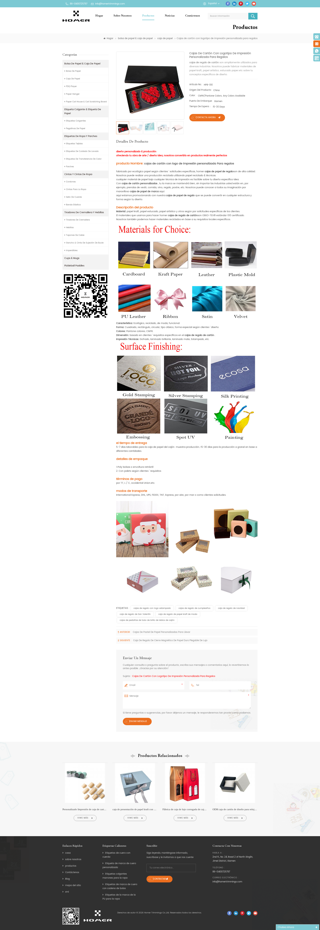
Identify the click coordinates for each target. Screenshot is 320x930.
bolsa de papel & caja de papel (135, 38)
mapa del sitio (73, 885)
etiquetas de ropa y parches (80, 136)
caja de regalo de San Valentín (135, 614)
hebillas (70, 227)
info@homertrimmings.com (110, 4)
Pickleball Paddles (74, 266)
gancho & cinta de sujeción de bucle (85, 242)
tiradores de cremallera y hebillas (84, 212)
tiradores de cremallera (78, 219)
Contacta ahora (206, 117)
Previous (55, 793)
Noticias (170, 15)
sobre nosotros (123, 15)
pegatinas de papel (75, 128)
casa (68, 853)
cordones (71, 181)
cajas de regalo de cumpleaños (194, 608)
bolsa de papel (73, 71)
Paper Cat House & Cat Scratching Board (86, 101)
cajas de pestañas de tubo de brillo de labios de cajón (147, 620)
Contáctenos (192, 15)
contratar (159, 879)
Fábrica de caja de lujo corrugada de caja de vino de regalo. (185, 809)
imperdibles (72, 250)
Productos (148, 15)
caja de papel (165, 38)
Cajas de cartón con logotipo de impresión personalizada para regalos (173, 676)
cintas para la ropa (76, 189)
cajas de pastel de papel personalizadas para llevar (161, 632)
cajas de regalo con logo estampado (152, 608)
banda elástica (73, 204)
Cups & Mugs (71, 258)
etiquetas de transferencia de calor (84, 159)
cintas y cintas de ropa (78, 174)
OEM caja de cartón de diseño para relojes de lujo (235, 809)
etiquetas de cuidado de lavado (82, 151)
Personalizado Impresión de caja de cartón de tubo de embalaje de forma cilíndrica (85, 809)
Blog (67, 879)
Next (265, 793)
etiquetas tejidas (74, 143)
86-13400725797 (78, 4)
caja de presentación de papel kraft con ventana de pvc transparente (135, 809)
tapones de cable (75, 235)
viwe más (82, 818)
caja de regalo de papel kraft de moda (177, 614)
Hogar (99, 15)
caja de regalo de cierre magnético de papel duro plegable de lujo (170, 640)
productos (70, 866)
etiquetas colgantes (76, 120)
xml (67, 892)
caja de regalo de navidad (231, 608)
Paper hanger (73, 94)
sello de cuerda (74, 197)
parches (70, 166)
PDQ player (71, 86)
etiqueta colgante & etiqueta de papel (82, 111)
